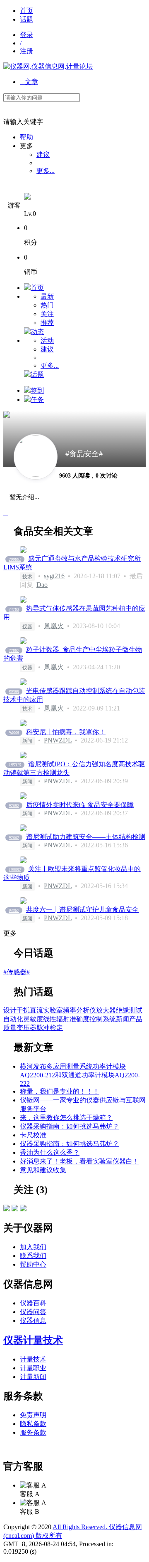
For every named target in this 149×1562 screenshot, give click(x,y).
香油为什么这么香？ (49, 1152)
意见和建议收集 (43, 1169)
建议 (43, 154)
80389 (14, 691)
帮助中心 (33, 1264)
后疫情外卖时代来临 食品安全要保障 (80, 804)
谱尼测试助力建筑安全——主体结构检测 (85, 836)
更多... (45, 170)
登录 (26, 34)
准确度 (79, 1018)
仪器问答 (33, 1311)
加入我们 (33, 1246)
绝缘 (122, 1010)
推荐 (47, 322)
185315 (15, 764)
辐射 (63, 1018)
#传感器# (16, 971)
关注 (47, 313)
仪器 (27, 626)
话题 (26, 19)
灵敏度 (33, 1018)
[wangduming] (23, 1209)
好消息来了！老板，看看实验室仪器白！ (79, 1161)
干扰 (23, 1010)
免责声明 (33, 1414)
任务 (37, 399)
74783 (14, 609)
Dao (42, 584)
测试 (135, 1010)
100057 (15, 869)
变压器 (26, 1027)
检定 (56, 1027)
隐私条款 (33, 1423)
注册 (26, 50)
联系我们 (33, 1255)
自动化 (13, 1018)
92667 (14, 837)
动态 (37, 331)
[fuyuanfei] (15, 1209)
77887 (14, 650)
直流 (36, 1010)
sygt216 (54, 575)
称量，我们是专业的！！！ (59, 1091)
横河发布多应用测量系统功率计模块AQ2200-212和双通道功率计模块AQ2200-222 (80, 1075)
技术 (27, 576)
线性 (49, 1018)
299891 (15, 559)
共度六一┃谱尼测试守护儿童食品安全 (82, 909)
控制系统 (102, 1018)
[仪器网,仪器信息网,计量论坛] (48, 66)
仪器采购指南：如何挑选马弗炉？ (69, 1126)
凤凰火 (54, 625)
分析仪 (86, 1010)
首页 (26, 10)
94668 (14, 732)
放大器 (106, 1010)
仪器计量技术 (33, 1340)
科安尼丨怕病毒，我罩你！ (66, 731)
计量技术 (33, 1359)
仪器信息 (33, 1320)
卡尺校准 (33, 1135)
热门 (47, 305)
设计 (10, 1010)
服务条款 (33, 1432)
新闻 (27, 741)
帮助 (26, 137)
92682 (14, 805)
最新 (47, 296)
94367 (14, 910)
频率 (69, 1010)
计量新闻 (33, 1376)
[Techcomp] (6, 1209)
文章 (29, 81)
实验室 (53, 1010)
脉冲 (43, 1027)
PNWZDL (58, 740)
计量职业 (33, 1367)
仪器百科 (33, 1303)
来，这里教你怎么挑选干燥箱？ (66, 1117)
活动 (47, 340)
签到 (37, 390)
